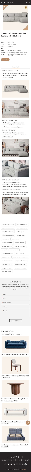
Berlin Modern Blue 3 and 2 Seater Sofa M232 (15, 354)
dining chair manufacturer (7, 231)
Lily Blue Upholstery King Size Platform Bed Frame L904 (14, 446)
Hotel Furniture (5, 334)
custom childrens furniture (20, 268)
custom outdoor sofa (14, 249)
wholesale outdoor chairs (7, 242)
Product (12, 334)
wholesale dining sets (16, 239)
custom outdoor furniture (7, 264)
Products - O (19, 334)
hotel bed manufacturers (22, 224)
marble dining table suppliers (8, 235)
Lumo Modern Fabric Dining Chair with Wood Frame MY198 (15, 376)
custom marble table (20, 253)
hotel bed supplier (5, 239)
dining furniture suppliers (7, 268)
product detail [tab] (15, 67)
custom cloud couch (6, 257)
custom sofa (4, 249)
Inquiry (5, 59)
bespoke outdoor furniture (21, 260)
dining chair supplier (21, 235)
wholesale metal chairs (6, 246)
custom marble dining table (7, 253)
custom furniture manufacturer (8, 224)
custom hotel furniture (6, 271)
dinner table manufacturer (22, 228)
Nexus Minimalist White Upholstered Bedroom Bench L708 (15, 423)
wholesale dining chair (19, 242)
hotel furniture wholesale (20, 264)
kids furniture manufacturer (7, 260)
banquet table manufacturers (8, 228)
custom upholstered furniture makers (20, 257)
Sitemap (24, 469)
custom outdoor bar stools (19, 246)
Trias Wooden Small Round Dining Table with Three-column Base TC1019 (14, 400)
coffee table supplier (20, 231)
